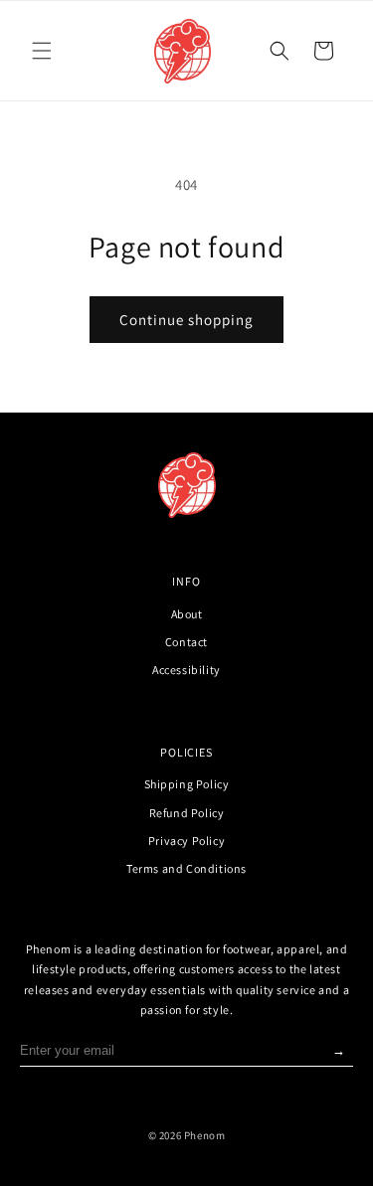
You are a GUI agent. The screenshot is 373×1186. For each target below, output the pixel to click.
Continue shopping (186, 319)
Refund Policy (187, 812)
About (187, 613)
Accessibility (186, 669)
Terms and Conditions (186, 868)
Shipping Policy (187, 783)
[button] (42, 51)
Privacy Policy (186, 840)
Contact (186, 641)
